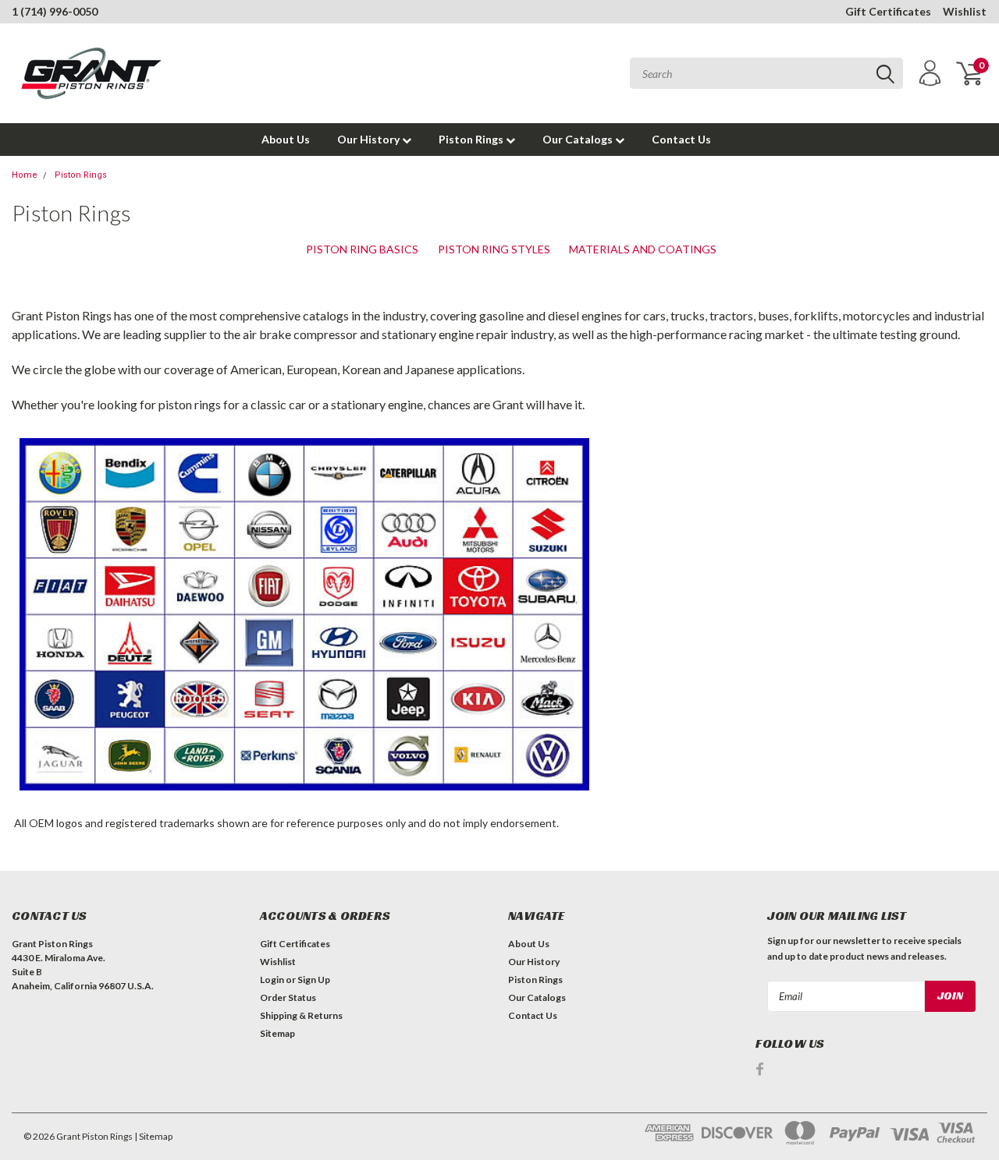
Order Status (288, 997)
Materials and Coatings (642, 249)
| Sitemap (153, 1136)
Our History (369, 139)
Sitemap (277, 1033)
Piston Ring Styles (494, 249)
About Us (285, 139)
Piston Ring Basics (362, 249)
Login (272, 979)
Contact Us (681, 139)
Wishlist (965, 11)
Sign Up (313, 979)
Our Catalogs (578, 139)
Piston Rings (472, 139)
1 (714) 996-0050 (55, 11)
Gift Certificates (888, 11)
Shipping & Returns (301, 1015)
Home (24, 175)
